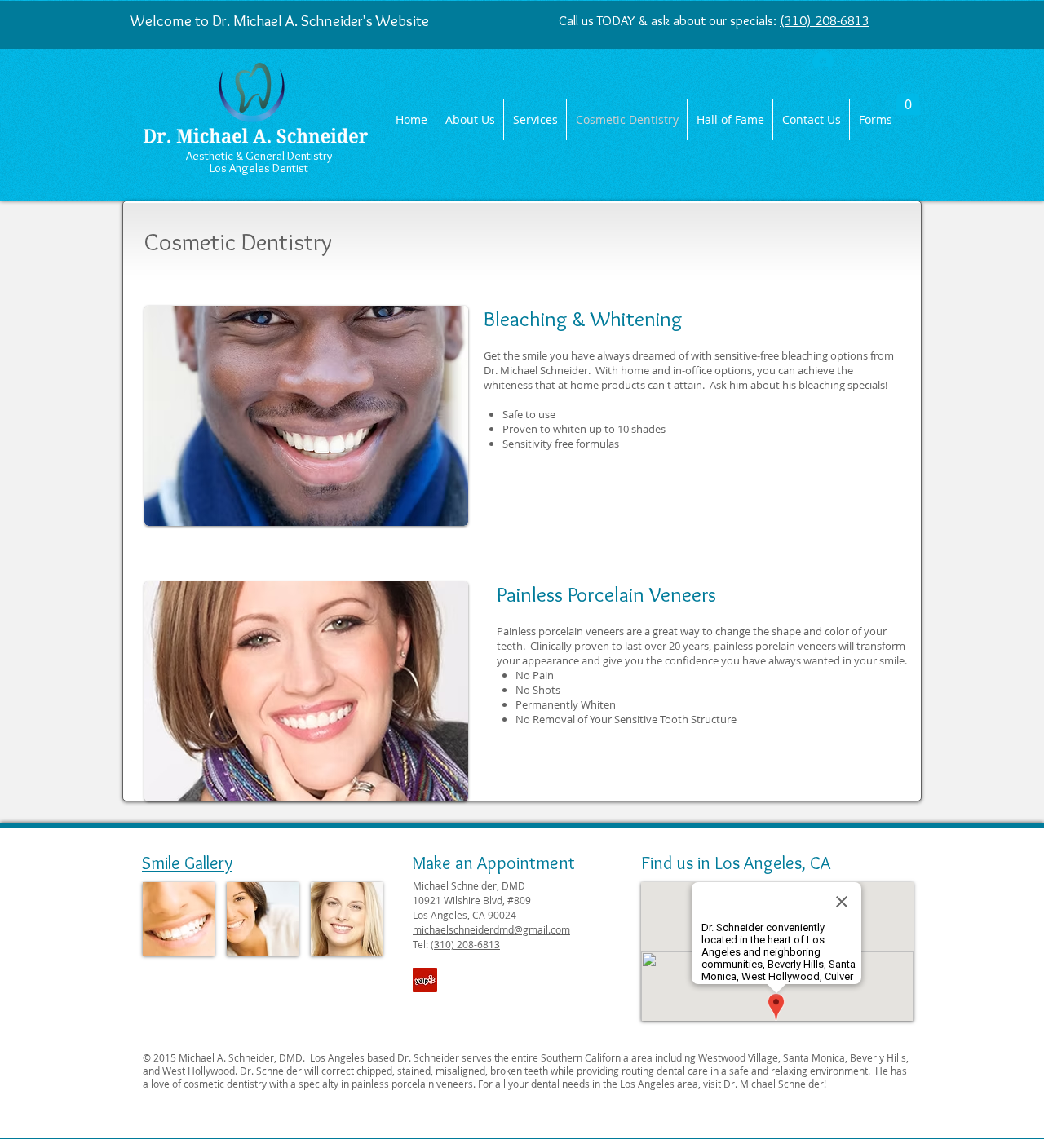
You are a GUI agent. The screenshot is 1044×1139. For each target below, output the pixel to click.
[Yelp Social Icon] (425, 980)
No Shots (537, 689)
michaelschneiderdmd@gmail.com (491, 929)
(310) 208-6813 (824, 20)
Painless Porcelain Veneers (606, 594)
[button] (908, 99)
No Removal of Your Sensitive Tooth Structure (626, 719)
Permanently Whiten (565, 704)
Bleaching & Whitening (583, 319)
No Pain (534, 675)
